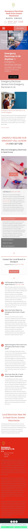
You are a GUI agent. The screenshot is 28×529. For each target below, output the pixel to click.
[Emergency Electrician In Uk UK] (3, 443)
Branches (6, 456)
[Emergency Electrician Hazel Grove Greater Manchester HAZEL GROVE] (14, 5)
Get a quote (20, 28)
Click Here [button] (24, 524)
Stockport (14, 271)
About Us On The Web (8, 453)
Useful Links (6, 454)
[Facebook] (11, 522)
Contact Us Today (7, 243)
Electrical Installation (8, 240)
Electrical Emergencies (8, 246)
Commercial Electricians (9, 219)
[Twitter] (14, 522)
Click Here (13, 174)
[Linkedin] (16, 522)
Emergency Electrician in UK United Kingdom (14, 36)
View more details (5, 127)
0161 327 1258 (15, 21)
